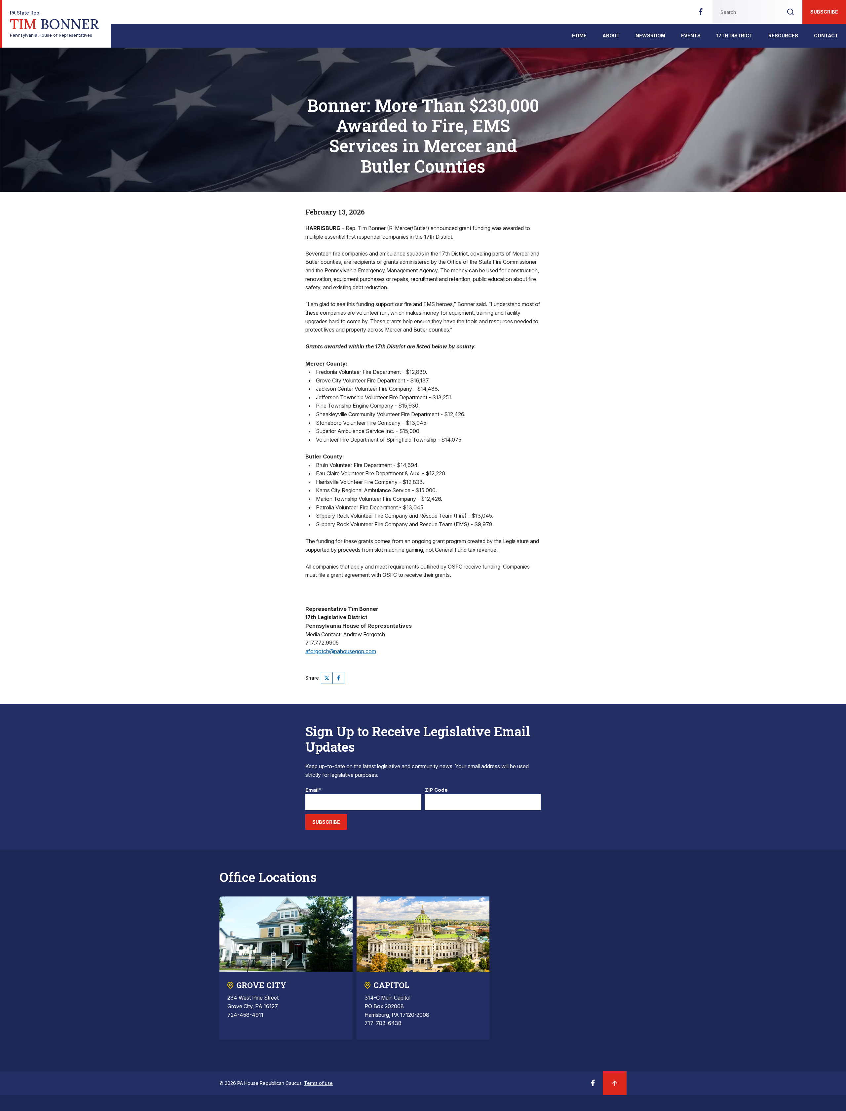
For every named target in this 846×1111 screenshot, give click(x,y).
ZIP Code (436, 790)
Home (579, 35)
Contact (826, 35)
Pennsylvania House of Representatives (54, 24)
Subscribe (824, 12)
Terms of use (318, 1083)
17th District (734, 35)
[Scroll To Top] (615, 1083)
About (611, 35)
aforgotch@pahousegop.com (340, 651)
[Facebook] (701, 13)
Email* (313, 790)
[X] (327, 678)
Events (691, 35)
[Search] (790, 12)
